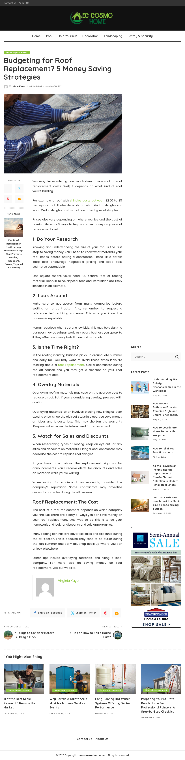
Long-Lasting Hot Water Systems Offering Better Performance (112, 703)
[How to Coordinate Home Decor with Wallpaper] (140, 433)
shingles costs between (87, 200)
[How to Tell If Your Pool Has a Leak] (140, 453)
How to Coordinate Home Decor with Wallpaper (165, 431)
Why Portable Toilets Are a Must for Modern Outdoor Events (68, 703)
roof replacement (71, 365)
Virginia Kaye (17, 86)
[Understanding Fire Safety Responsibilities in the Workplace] (140, 387)
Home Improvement (16, 52)
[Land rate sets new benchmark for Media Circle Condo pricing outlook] (140, 505)
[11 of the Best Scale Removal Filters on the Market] (24, 679)
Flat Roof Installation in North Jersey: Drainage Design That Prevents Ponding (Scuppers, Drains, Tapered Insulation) (13, 254)
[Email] (19, 199)
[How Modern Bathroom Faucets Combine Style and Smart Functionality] (140, 411)
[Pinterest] (8, 199)
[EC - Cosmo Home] (92, 18)
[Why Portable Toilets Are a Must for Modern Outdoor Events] (70, 679)
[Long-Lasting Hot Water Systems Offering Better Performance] (115, 679)
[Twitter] (19, 188)
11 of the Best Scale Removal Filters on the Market (19, 703)
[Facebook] (8, 188)
